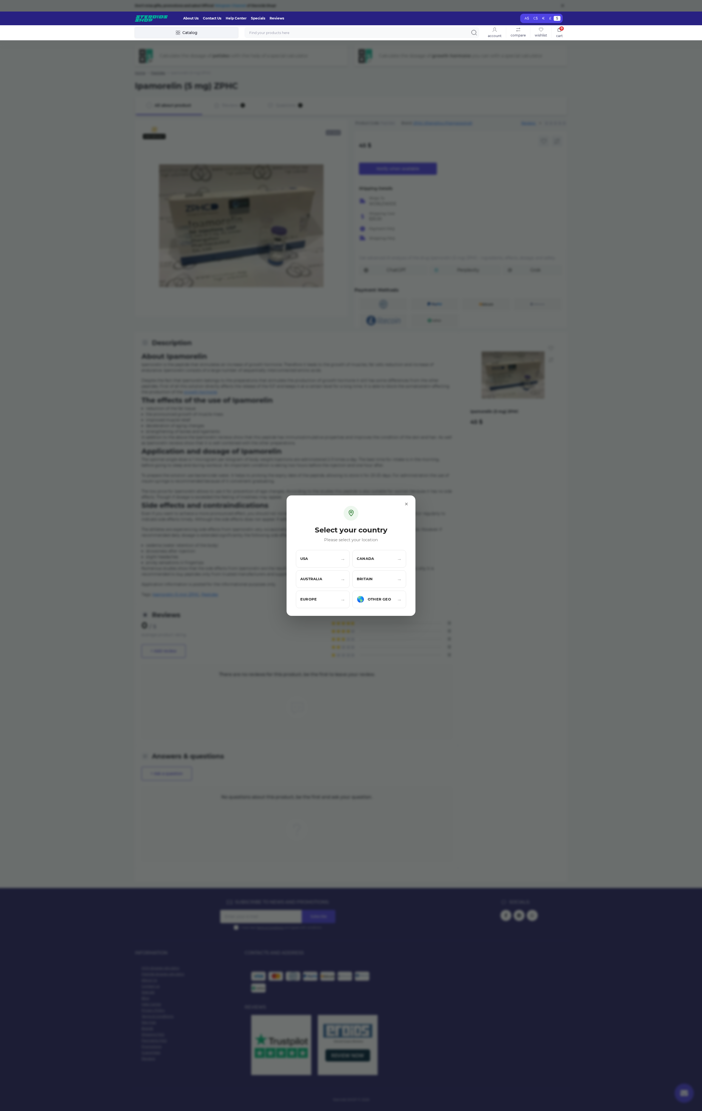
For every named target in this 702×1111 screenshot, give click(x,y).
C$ (535, 18)
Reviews (277, 18)
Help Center (236, 18)
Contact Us (212, 18)
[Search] (474, 32)
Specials (258, 18)
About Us (191, 18)
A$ (527, 18)
